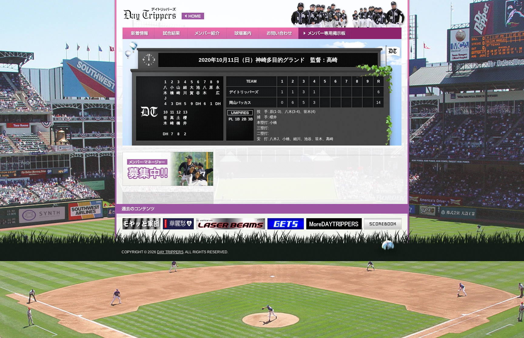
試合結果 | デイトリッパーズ (163, 14)
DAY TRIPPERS (170, 252)
